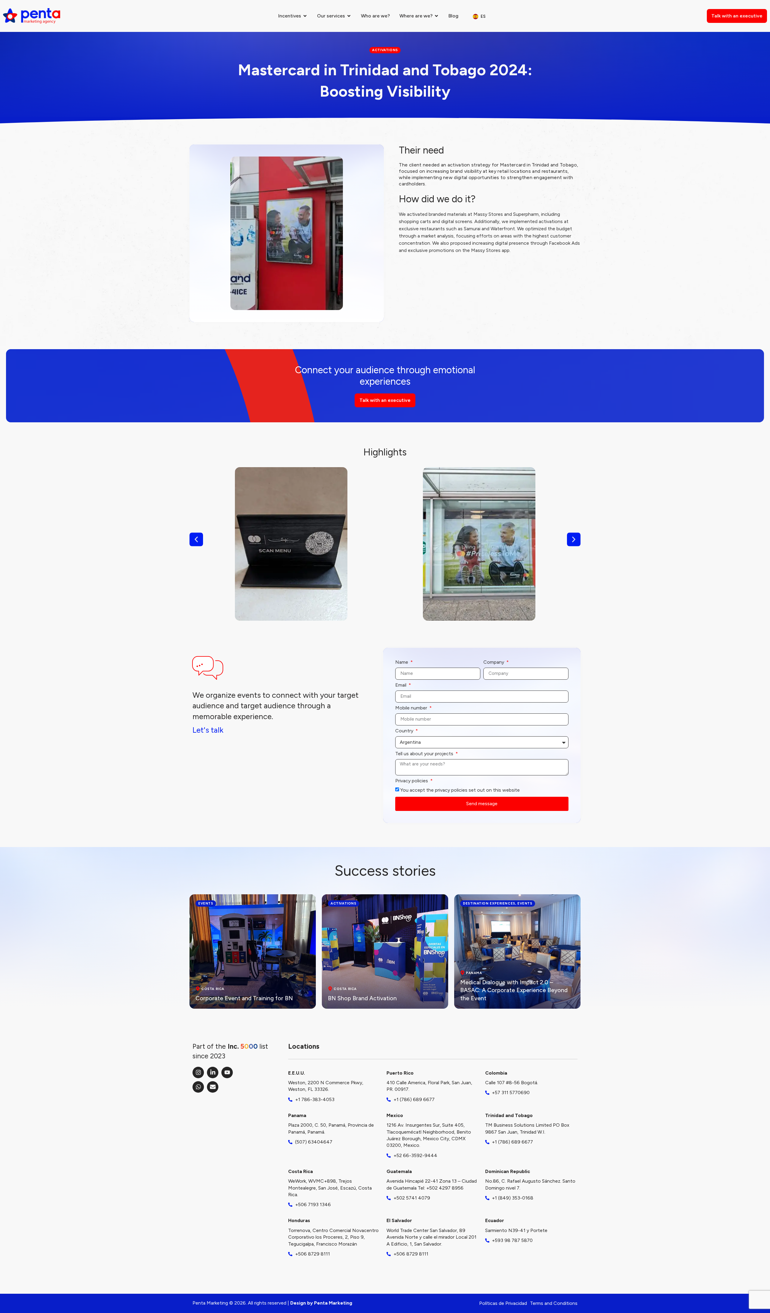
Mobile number (411, 708)
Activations (343, 903)
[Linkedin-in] (212, 1072)
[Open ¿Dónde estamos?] (436, 16)
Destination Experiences (489, 903)
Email (401, 685)
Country (404, 731)
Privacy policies (412, 781)
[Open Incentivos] (305, 16)
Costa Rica (212, 989)
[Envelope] (212, 1087)
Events (205, 903)
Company (494, 662)
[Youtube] (227, 1072)
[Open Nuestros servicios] (348, 16)
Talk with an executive (736, 16)
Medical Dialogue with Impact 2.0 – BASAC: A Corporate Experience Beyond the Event (514, 990)
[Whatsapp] (198, 1087)
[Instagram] (198, 1072)
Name (402, 662)
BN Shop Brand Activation (362, 998)
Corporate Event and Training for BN (244, 998)
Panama (474, 973)
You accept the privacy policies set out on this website (460, 790)
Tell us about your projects (424, 753)
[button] (196, 539)
